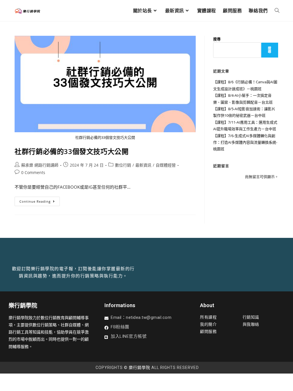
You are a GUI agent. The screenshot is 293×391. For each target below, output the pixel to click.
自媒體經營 (166, 165)
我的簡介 (208, 324)
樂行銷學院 (139, 367)
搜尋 (217, 39)
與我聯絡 (251, 324)
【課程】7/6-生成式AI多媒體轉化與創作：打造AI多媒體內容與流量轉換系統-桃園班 (245, 142)
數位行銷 (123, 165)
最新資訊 (143, 165)
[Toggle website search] (277, 10)
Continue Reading (37, 200)
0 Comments (33, 172)
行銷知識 (251, 317)
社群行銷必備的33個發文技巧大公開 (71, 151)
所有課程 (208, 317)
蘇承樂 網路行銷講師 (39, 165)
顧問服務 (208, 331)
